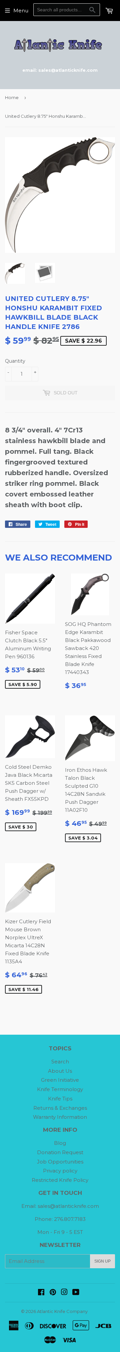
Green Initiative (60, 1080)
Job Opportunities (60, 1161)
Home (12, 97)
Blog (60, 1143)
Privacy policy (60, 1170)
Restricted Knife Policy (60, 1180)
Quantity (15, 361)
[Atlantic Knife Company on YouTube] (75, 1293)
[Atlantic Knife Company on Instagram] (64, 1293)
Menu (20, 10)
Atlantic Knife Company (62, 1311)
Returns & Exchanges (60, 1108)
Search (60, 1061)
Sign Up (102, 1261)
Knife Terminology (60, 1089)
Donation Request (60, 1152)
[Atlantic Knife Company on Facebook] (41, 1293)
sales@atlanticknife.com (68, 1206)
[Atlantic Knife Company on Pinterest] (52, 1293)
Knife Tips (60, 1098)
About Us (60, 1071)
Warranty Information (60, 1117)
